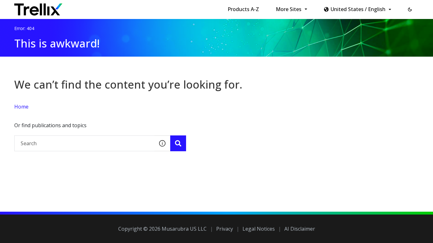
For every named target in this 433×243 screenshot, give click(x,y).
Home (21, 106)
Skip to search (153, 7)
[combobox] (84, 143)
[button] (410, 9)
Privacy (224, 228)
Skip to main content (104, 7)
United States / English (358, 9)
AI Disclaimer (299, 228)
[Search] (178, 143)
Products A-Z (243, 9)
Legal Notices (258, 228)
